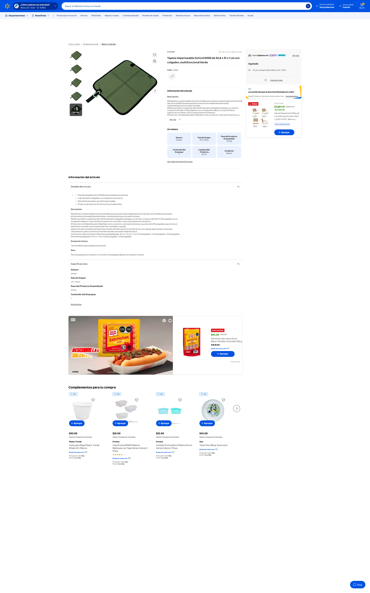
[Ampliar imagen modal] (154, 61)
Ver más (173, 119)
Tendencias (167, 15)
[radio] (172, 78)
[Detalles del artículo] (238, 186)
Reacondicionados (202, 15)
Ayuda (250, 15)
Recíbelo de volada (150, 15)
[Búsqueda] (308, 6)
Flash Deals (96, 15)
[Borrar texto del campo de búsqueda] (301, 6)
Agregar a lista (276, 80)
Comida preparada (131, 15)
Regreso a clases (112, 15)
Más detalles (76, 304)
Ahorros (84, 15)
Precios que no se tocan (67, 15)
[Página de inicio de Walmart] (7, 6)
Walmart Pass (219, 15)
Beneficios (40, 15)
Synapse (171, 51)
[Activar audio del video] (170, 320)
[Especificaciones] (238, 264)
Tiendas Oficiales (236, 15)
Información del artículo (84, 177)
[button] (325, 6)
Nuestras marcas (183, 15)
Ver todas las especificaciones (180, 161)
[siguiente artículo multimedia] (155, 90)
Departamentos (17, 15)
